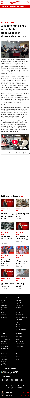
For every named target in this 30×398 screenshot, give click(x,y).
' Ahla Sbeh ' (10, 392)
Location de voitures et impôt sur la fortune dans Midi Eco (22, 238)
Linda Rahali (9, 394)
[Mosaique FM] (15, 2)
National (18, 300)
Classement (4, 344)
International (19, 305)
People (18, 324)
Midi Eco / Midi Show (7, 22)
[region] (15, 173)
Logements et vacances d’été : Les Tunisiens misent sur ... (22, 262)
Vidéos (17, 359)
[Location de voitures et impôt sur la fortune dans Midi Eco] (22, 226)
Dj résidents (19, 346)
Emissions (3, 303)
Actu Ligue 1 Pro (5, 339)
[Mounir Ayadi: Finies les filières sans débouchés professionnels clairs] (7, 250)
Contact (3, 312)
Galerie (3, 351)
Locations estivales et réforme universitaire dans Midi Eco (7, 284)
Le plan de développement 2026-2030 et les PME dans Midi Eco (7, 215)
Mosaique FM (19, 315)
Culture (18, 312)
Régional (18, 303)
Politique (18, 307)
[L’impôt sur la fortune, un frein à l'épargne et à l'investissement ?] (22, 273)
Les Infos (3, 361)
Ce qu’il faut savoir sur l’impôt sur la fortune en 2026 (22, 215)
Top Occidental (20, 344)
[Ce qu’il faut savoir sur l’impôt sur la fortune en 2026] (22, 203)
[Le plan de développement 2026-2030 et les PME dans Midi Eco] (7, 203)
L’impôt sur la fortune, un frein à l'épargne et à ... (21, 284)
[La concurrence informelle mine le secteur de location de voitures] (7, 226)
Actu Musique (20, 336)
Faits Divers (19, 319)
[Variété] (2, 393)
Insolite (18, 327)
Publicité (3, 315)
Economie (18, 310)
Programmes (4, 305)
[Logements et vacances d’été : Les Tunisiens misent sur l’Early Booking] (22, 250)
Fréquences (4, 307)
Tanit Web (20, 388)
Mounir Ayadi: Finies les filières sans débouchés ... (7, 261)
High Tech (18, 322)
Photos (18, 357)
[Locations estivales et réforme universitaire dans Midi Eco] (7, 273)
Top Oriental (19, 341)
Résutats (3, 341)
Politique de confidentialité (5, 318)
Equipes (3, 300)
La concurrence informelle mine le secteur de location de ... (7, 239)
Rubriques (4, 359)
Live (2, 310)
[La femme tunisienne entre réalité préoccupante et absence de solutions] (15, 49)
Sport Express (5, 348)
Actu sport (4, 336)
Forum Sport (4, 346)
